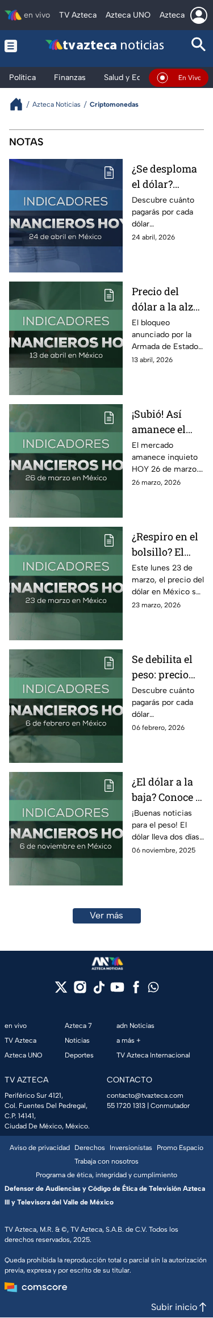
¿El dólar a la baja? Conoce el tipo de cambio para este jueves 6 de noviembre (168, 790)
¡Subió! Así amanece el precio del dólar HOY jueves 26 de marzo (161, 422)
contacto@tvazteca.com (145, 1095)
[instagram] (80, 990)
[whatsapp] (153, 989)
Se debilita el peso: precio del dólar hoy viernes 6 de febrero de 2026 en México (163, 667)
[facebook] (136, 990)
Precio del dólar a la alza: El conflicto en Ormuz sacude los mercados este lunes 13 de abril (166, 299)
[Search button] (198, 46)
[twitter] (61, 990)
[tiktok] (98, 990)
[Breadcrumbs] (20, 104)
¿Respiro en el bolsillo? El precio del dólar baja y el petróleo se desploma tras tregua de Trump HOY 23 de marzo (167, 545)
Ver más (106, 915)
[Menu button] (12, 46)
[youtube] (117, 990)
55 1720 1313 (126, 1106)
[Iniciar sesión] (198, 15)
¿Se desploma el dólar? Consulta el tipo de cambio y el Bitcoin (167, 177)
